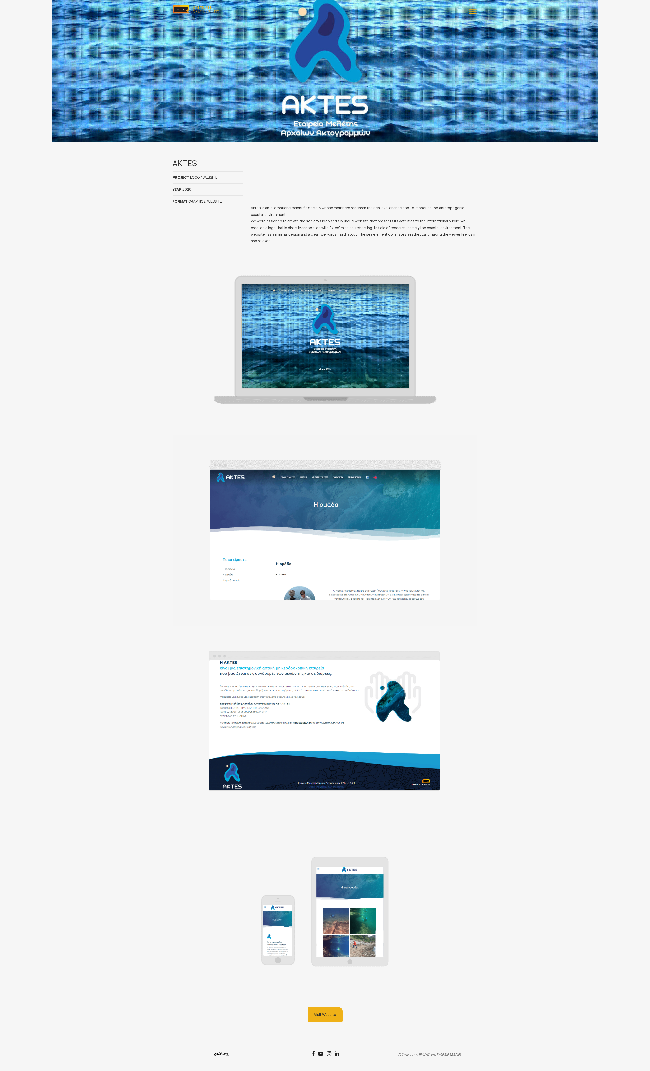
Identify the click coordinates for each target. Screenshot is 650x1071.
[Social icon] (315, 1054)
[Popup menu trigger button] (472, 12)
